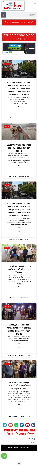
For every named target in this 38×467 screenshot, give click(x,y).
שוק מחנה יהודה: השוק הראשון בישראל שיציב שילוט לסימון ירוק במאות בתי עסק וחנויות (19, 385)
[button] (35, 2)
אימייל (33, 439)
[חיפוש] (3, 15)
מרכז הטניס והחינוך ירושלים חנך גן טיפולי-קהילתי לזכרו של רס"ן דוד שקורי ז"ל (19, 269)
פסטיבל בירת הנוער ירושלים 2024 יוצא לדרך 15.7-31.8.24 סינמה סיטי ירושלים (19, 147)
